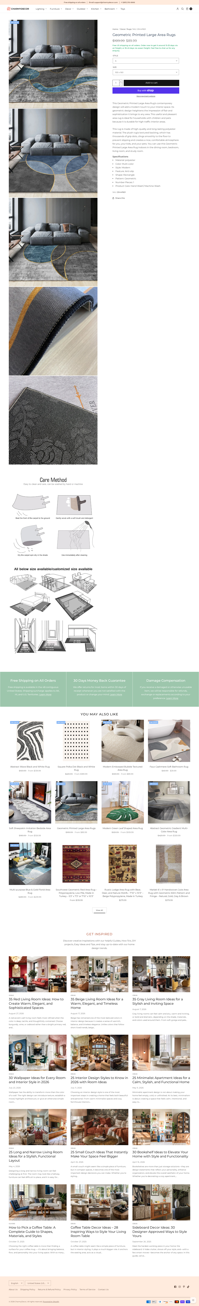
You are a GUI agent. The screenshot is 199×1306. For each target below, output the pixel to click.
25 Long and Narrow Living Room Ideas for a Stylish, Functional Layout (36, 1156)
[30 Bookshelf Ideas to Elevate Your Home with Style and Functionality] (161, 1127)
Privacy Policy (70, 1289)
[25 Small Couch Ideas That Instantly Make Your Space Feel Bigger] (99, 1127)
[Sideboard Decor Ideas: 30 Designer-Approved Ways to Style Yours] (161, 1202)
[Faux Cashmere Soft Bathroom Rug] (169, 741)
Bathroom (110, 9)
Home (115, 29)
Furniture (55, 9)
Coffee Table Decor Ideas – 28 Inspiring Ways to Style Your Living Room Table (98, 1231)
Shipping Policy (27, 1289)
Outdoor (81, 9)
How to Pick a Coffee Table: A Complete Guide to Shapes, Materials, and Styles (32, 1231)
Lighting (40, 9)
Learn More (45, 694)
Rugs (129, 29)
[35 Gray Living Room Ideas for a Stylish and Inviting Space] (161, 974)
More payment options (146, 96)
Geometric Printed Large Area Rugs (76, 828)
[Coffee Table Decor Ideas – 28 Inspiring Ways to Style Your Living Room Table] (99, 1202)
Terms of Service (87, 1289)
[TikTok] (188, 1287)
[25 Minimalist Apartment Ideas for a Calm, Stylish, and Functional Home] (161, 1053)
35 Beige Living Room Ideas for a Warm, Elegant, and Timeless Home (97, 1003)
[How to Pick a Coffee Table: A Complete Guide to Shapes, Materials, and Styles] (38, 1202)
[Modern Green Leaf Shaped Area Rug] (123, 802)
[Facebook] (175, 1287)
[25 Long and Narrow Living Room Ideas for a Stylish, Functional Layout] (38, 1127)
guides (12, 1224)
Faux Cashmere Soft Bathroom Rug (169, 766)
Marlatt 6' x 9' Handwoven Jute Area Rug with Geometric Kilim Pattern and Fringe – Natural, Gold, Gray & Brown (169, 893)
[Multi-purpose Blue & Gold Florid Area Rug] (30, 864)
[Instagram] (179, 1287)
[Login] (178, 9)
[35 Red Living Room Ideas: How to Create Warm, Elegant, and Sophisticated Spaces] (38, 974)
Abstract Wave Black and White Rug (30, 766)
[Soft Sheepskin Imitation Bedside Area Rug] (30, 802)
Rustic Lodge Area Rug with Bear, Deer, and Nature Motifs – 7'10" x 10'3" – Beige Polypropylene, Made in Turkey (122, 893)
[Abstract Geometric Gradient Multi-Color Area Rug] (169, 802)
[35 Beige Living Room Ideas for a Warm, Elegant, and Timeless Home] (99, 974)
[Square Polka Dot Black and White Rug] (76, 741)
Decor (68, 9)
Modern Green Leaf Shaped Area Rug (123, 828)
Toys (123, 9)
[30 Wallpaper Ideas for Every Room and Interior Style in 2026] (38, 1053)
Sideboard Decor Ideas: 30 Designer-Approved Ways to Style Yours (159, 1231)
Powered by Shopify (51, 1302)
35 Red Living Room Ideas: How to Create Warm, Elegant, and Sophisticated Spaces (36, 1003)
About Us (13, 1289)
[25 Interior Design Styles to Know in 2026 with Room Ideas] (99, 1053)
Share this (120, 198)
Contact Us (103, 1289)
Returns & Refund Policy (49, 1289)
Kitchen (95, 9)
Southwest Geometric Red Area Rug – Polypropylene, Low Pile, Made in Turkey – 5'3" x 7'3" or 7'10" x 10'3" (76, 893)
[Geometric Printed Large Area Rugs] (76, 802)
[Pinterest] (184, 1287)
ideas (11, 995)
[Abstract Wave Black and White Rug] (30, 741)
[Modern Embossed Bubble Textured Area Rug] (123, 741)
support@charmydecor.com (106, 2)
